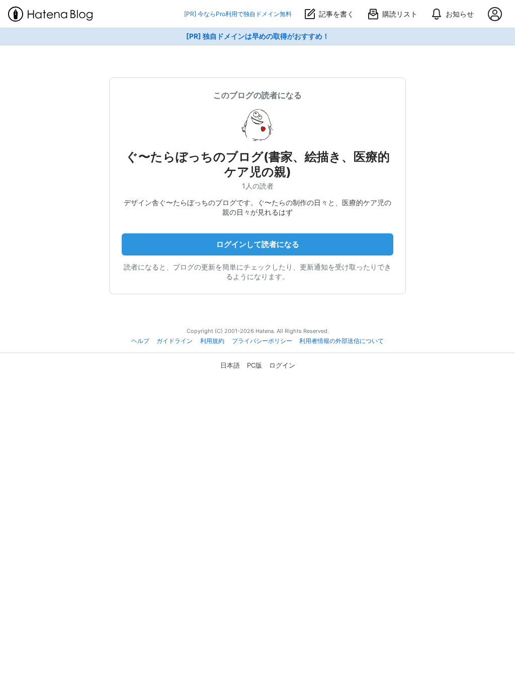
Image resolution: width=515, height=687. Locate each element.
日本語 (230, 365)
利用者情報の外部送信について (341, 341)
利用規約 (212, 341)
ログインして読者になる (257, 244)
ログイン (282, 365)
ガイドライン (174, 341)
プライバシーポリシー (262, 341)
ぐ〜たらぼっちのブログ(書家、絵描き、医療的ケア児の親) (258, 164)
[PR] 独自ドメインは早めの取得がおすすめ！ (257, 36)
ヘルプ (140, 341)
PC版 (254, 365)
